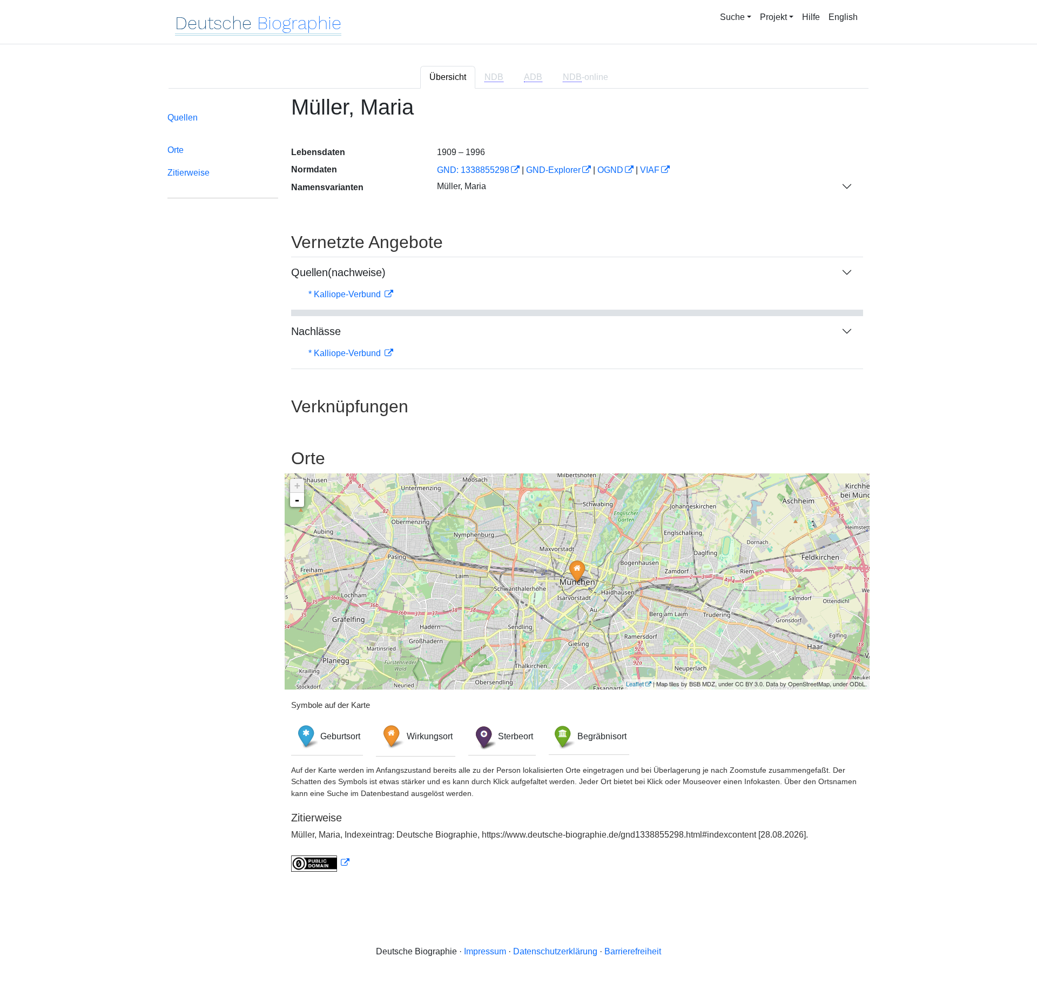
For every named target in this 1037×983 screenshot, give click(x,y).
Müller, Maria (461, 186)
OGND (610, 170)
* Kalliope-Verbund (345, 294)
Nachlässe (316, 331)
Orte (175, 150)
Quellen (182, 117)
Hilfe (811, 17)
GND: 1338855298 (473, 170)
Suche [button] (732, 17)
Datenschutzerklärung (555, 951)
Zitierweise (188, 172)
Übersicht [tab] (447, 77)
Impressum (485, 951)
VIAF (649, 170)
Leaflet (635, 683)
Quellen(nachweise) (338, 272)
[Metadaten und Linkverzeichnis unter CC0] (320, 862)
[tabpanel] (518, 490)
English (843, 17)
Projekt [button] (773, 17)
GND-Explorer (553, 170)
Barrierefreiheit (632, 951)
